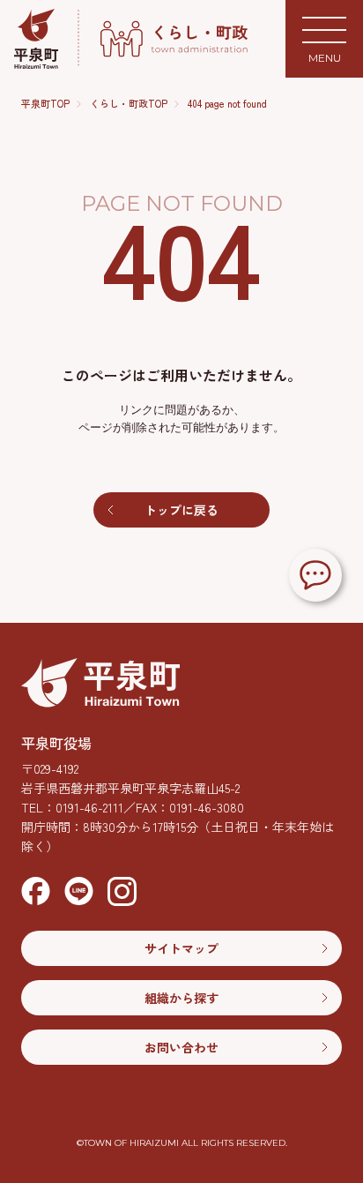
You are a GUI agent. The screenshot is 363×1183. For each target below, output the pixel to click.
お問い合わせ (181, 1047)
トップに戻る (181, 510)
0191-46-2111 (89, 807)
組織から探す (181, 998)
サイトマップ (181, 948)
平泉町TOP (45, 104)
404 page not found (227, 103)
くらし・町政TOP (128, 104)
